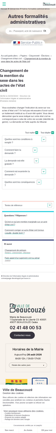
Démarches (15, 9)
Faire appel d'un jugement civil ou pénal (22, 258)
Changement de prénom (15, 250)
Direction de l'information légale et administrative (21, 276)
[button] (25, 141)
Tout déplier (46, 132)
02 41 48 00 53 (25, 327)
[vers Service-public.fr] (28, 43)
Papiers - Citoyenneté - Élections (35, 56)
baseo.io (27, 278)
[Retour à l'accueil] (49, 4)
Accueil (4, 9)
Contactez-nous (22, 335)
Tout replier (30, 132)
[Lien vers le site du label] (16, 383)
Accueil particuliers (9, 56)
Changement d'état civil (11, 58)
